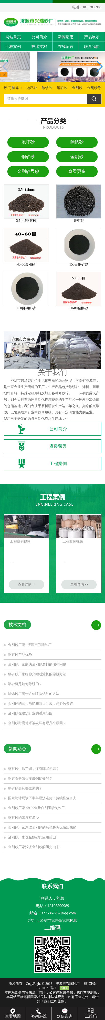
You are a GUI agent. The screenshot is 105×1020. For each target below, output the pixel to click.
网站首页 (13, 37)
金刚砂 (77, 88)
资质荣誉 (58, 446)
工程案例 (13, 46)
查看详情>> (26, 584)
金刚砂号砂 (28, 171)
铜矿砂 (62, 88)
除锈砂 (47, 88)
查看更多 (77, 171)
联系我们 (92, 46)
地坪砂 (32, 88)
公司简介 (39, 37)
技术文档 (39, 46)
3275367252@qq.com (58, 913)
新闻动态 (66, 37)
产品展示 (92, 37)
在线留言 (66, 46)
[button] (49, 77)
